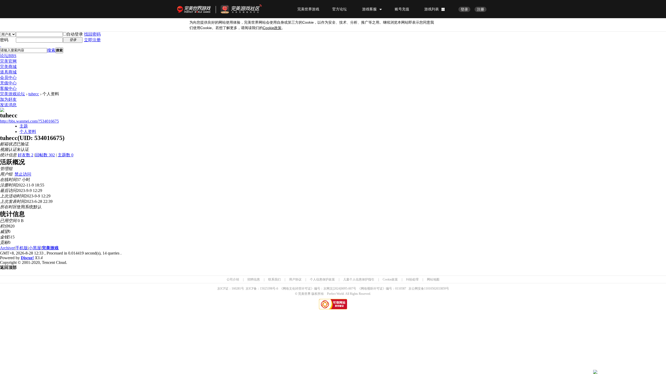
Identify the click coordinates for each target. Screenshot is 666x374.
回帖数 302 (45, 155)
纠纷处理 (412, 279)
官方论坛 (339, 9)
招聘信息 (253, 279)
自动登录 (74, 34)
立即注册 (92, 40)
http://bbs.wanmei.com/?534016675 (29, 121)
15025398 (266, 288)
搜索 (51, 50)
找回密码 (92, 34)
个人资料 (28, 131)
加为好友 (8, 99)
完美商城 (8, 66)
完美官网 (8, 61)
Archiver (7, 248)
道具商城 (8, 72)
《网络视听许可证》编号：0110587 (382, 288)
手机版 (21, 248)
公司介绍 (233, 279)
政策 (272, 28)
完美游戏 (50, 248)
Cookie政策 (390, 279)
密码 (4, 40)
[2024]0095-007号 (344, 288)
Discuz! (27, 258)
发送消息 (8, 105)
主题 (24, 126)
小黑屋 (35, 248)
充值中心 (8, 83)
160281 (236, 288)
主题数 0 (65, 155)
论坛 (8, 56)
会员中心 (8, 77)
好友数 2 (25, 155)
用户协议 (295, 279)
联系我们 (274, 279)
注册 (480, 9)
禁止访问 (23, 174)
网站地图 (433, 279)
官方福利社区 (246, 9)
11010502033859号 (436, 288)
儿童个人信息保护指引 (358, 279)
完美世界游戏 (195, 9)
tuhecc (33, 94)
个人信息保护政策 (322, 279)
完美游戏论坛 (12, 94)
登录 (464, 9)
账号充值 (402, 9)
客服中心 (8, 88)
